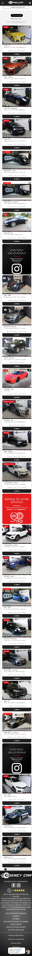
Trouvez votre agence (16, 927)
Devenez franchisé (16, 930)
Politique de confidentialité (16, 939)
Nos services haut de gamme (16, 922)
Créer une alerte (16, 15)
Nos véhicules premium (16, 913)
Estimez (16, 919)
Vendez (16, 916)
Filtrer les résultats (17, 7)
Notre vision (16, 924)
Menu (3, 3)
